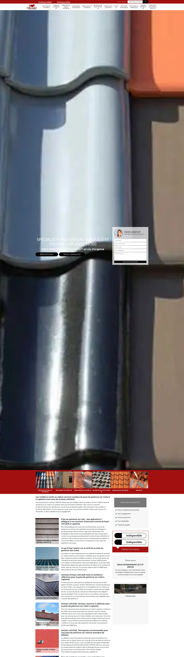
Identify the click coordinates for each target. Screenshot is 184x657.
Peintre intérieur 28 (143, 7)
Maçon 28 (116, 6)
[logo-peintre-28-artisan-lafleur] (31, 7)
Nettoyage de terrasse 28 (134, 6)
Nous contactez (72, 254)
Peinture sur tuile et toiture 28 (66, 7)
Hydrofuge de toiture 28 (108, 6)
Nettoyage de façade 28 (124, 6)
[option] (45, 481)
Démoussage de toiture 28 (87, 6)
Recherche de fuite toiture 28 (98, 7)
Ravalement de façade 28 (76, 6)
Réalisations (46, 254)
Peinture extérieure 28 (56, 7)
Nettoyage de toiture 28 (46, 6)
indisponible (45, 2)
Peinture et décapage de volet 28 (153, 7)
